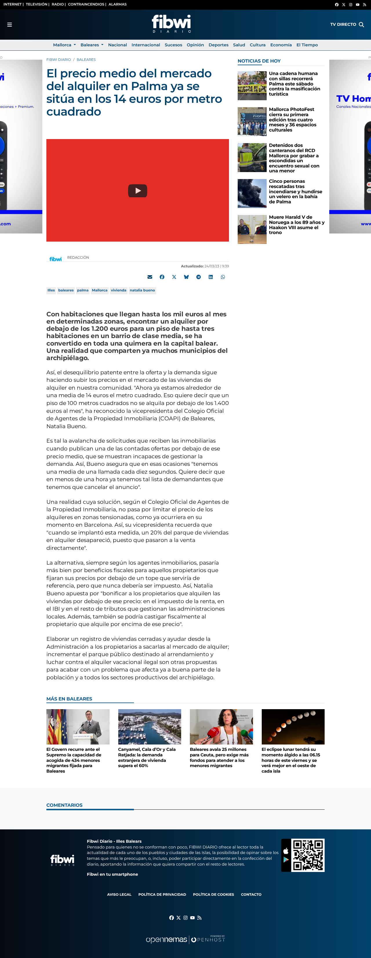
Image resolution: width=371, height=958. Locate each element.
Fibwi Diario (58, 60)
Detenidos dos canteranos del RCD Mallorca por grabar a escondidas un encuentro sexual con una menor (294, 158)
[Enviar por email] (150, 276)
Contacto (251, 895)
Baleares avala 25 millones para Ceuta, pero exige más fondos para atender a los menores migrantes (219, 757)
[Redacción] (56, 259)
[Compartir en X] (174, 276)
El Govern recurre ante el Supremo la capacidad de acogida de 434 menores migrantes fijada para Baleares (73, 760)
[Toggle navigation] (9, 24)
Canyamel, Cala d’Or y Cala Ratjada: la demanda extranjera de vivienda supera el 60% (147, 757)
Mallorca (100, 290)
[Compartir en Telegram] (198, 276)
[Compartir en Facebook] (162, 276)
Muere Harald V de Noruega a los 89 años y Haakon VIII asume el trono (297, 225)
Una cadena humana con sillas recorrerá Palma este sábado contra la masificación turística (294, 84)
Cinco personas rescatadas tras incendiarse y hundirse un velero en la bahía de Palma (295, 192)
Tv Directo (343, 24)
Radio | (59, 4)
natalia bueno (142, 290)
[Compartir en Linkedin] (211, 276)
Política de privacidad (162, 895)
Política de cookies (213, 895)
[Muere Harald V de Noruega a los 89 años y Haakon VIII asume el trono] (252, 229)
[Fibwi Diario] (171, 24)
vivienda (118, 290)
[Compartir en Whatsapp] (223, 276)
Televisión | (38, 4)
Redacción (78, 258)
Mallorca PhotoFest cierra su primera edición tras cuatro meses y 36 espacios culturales (292, 120)
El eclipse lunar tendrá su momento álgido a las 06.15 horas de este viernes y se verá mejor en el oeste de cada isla (291, 760)
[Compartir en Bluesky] (186, 276)
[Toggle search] (361, 24)
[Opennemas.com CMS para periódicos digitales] (185, 945)
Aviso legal (119, 895)
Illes (51, 290)
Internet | (13, 4)
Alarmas (118, 4)
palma (82, 290)
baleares (66, 290)
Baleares (86, 60)
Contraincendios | (87, 4)
